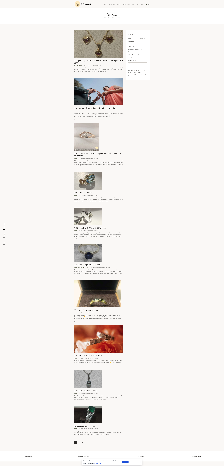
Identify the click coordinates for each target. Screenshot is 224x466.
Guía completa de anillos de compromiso (90, 227)
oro (81, 267)
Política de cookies (97, 463)
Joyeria (79, 110)
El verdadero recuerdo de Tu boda (88, 355)
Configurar (137, 461)
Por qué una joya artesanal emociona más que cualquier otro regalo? (98, 61)
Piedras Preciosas (86, 267)
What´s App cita (131, 51)
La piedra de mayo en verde (85, 425)
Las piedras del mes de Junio (85, 390)
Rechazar (131, 461)
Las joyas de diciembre (83, 192)
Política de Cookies (140, 456)
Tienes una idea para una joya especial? (89, 310)
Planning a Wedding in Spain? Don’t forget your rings (95, 108)
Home (105, 17)
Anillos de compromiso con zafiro (88, 264)
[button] (90, 65)
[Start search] (149, 4)
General (80, 65)
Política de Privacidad (27, 456)
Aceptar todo (125, 461)
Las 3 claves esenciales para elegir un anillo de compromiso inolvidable (97, 154)
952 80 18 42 (198, 456)
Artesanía (76, 65)
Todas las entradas (111, 17)
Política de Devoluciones (83, 456)
